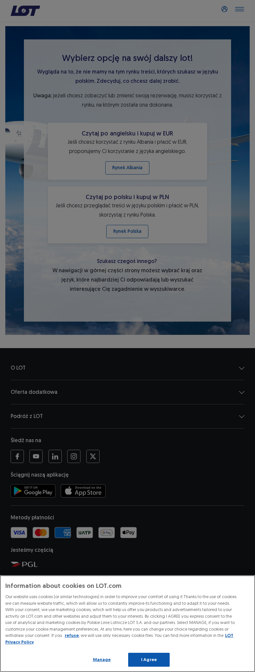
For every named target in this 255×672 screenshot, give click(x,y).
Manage (102, 659)
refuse (72, 635)
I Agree (149, 659)
